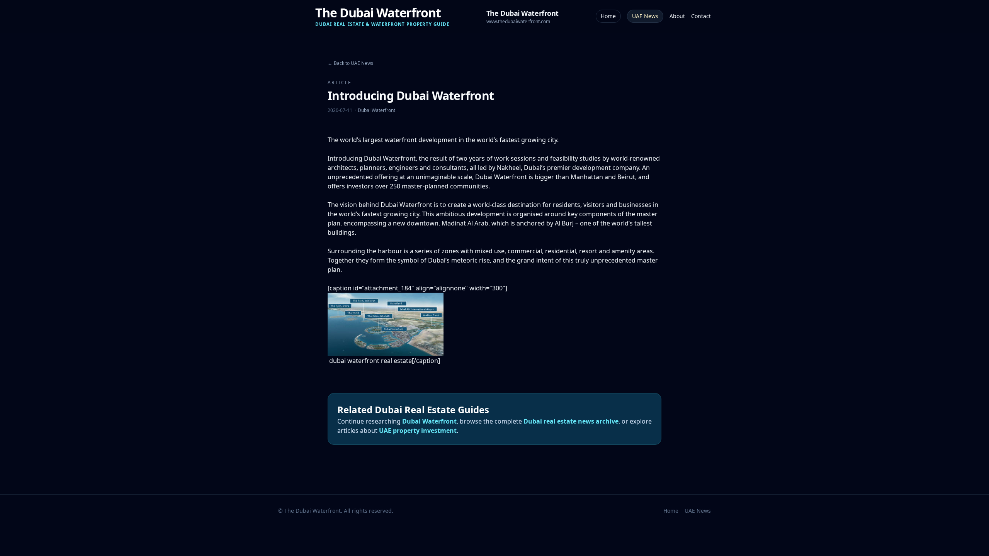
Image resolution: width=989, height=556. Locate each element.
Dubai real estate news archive (571, 421)
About (677, 16)
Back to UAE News (350, 63)
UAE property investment (418, 430)
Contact (701, 16)
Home (608, 16)
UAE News (645, 16)
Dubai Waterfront (376, 110)
